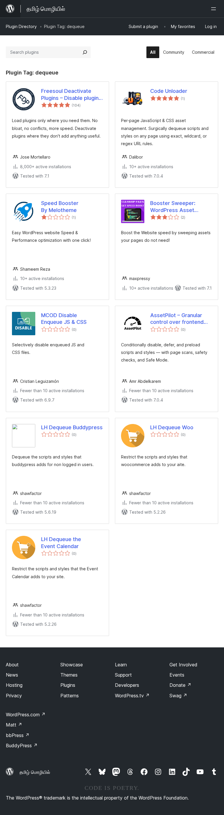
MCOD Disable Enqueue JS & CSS (64, 318)
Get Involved (183, 665)
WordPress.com (26, 714)
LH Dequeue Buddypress (72, 427)
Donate (180, 685)
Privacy (14, 695)
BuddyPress (22, 745)
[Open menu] (214, 9)
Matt (14, 725)
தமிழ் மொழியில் (35, 772)
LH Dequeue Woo (171, 427)
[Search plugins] (85, 52)
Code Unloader (168, 91)
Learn (121, 665)
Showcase (71, 665)
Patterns (69, 695)
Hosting (14, 685)
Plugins (67, 685)
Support (123, 675)
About (12, 665)
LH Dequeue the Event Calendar (61, 542)
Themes (69, 675)
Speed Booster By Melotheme (59, 206)
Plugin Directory (21, 26)
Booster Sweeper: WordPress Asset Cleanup (172, 206)
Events (176, 675)
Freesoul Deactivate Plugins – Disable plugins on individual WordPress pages (71, 94)
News (12, 675)
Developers (127, 685)
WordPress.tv (132, 695)
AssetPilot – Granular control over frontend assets (177, 319)
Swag (178, 695)
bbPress (17, 735)
